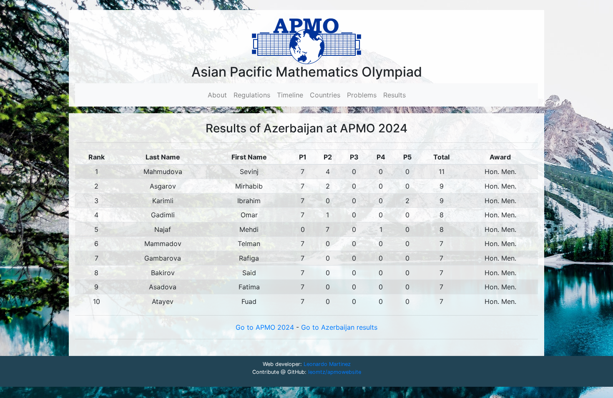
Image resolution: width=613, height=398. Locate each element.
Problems (362, 95)
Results (394, 95)
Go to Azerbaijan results (339, 327)
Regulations (252, 95)
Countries (325, 95)
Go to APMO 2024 (266, 327)
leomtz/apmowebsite (334, 372)
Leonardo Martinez (327, 364)
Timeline (290, 95)
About (219, 95)
